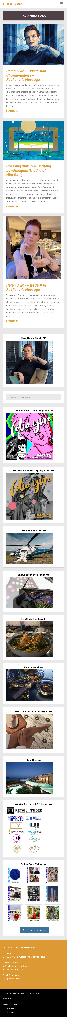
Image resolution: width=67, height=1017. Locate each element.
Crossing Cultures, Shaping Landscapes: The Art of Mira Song (28, 170)
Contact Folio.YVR (10, 1008)
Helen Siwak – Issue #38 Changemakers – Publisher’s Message (26, 75)
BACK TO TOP (9, 998)
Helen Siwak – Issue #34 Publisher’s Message (26, 287)
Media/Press (8, 1012)
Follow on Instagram (35, 929)
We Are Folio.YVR (10, 1004)
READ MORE (12, 111)
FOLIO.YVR (12, 4)
